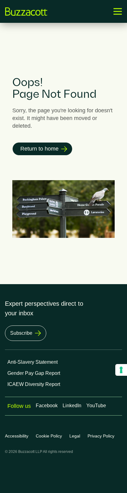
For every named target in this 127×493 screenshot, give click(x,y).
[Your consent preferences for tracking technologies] (121, 370)
